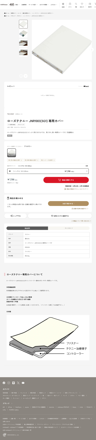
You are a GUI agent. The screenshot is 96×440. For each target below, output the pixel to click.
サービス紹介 (22, 418)
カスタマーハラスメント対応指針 (70, 427)
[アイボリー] (62, 50)
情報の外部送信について (51, 427)
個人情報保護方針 (29, 424)
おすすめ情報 (32, 418)
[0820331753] (23, 24)
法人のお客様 (73, 418)
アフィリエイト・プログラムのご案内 (62, 424)
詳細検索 (5, 418)
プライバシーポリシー (43, 424)
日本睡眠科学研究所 (52, 418)
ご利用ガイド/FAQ (85, 418)
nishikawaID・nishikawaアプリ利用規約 (13, 427)
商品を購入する (68, 180)
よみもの (41, 418)
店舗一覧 (13, 418)
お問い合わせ (6, 421)
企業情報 (64, 418)
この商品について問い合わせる (80, 221)
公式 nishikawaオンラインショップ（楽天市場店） (16, 430)
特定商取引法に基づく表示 (34, 427)
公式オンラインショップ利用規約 (12, 424)
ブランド (6, 403)
